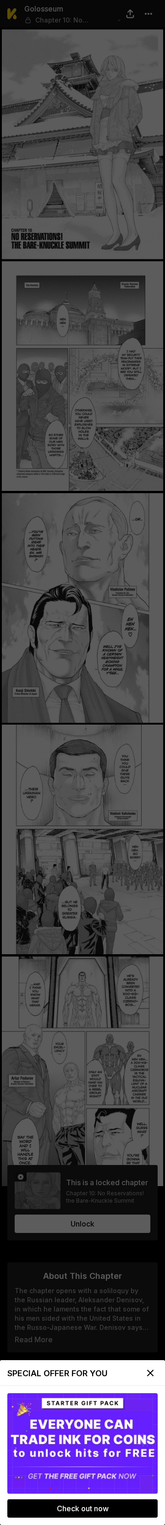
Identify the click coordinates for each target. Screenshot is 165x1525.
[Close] (150, 1373)
